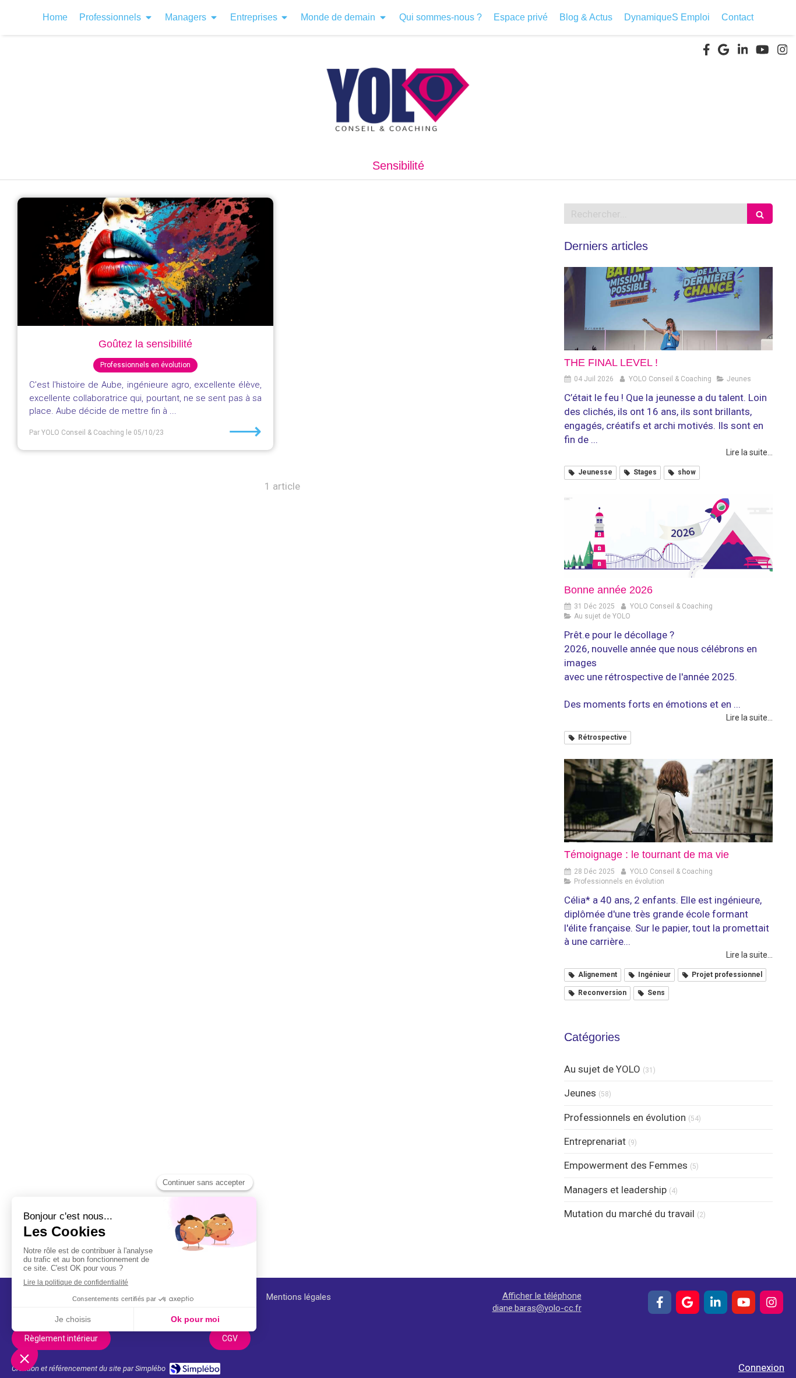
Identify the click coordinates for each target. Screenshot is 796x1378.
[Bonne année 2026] (668, 536)
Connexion (761, 1367)
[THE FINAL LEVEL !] (668, 308)
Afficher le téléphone (542, 1296)
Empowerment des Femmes (626, 1165)
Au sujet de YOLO (602, 1069)
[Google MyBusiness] (723, 52)
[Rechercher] (760, 213)
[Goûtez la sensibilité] (145, 262)
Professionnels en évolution (625, 1117)
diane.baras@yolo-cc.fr (537, 1308)
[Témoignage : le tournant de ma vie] (668, 800)
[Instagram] (782, 52)
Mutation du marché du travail (629, 1213)
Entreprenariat (595, 1141)
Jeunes (580, 1093)
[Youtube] (762, 52)
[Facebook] (706, 52)
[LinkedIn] (743, 52)
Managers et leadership (615, 1190)
